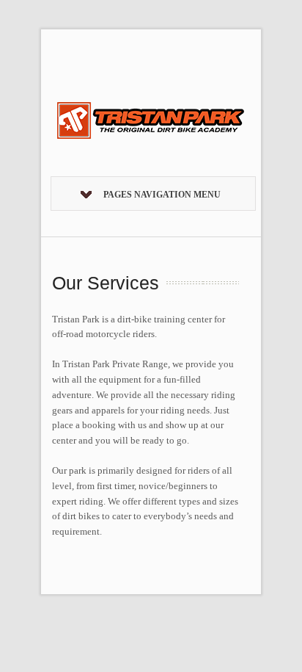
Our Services (105, 282)
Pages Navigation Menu (162, 194)
